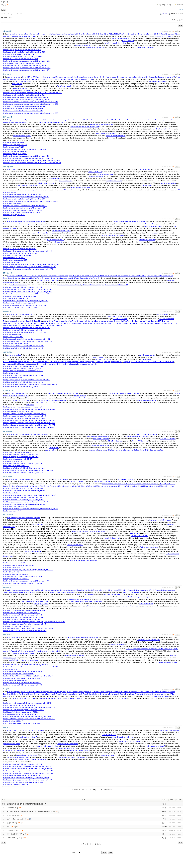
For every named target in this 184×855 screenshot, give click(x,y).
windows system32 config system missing (36, 601)
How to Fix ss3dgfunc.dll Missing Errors (64, 694)
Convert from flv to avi (116, 644)
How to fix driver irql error (131, 592)
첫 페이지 (76, 790)
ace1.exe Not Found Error (92, 278)
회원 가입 (161, 5)
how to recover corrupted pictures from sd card (129, 222)
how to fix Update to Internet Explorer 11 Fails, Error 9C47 (31, 486)
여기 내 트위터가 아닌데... (15, 834)
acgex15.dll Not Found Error (35, 278)
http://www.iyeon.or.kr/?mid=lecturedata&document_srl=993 (23, 109)
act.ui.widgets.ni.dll (77, 34)
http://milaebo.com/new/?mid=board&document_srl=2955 (22, 210)
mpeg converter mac (96, 176)
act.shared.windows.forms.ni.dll (42, 34)
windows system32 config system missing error (135, 597)
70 (86, 790)
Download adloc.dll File (20, 488)
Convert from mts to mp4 (75, 545)
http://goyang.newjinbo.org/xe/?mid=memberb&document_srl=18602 (26, 380)
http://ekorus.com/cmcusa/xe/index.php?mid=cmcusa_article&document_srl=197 (30, 113)
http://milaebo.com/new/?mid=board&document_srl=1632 (22, 454)
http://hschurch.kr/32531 (11, 262)
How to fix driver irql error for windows (62, 592)
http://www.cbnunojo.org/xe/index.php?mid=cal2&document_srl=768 (26, 294)
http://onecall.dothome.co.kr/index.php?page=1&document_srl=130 (26, 332)
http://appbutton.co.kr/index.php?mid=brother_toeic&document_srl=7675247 (29, 719)
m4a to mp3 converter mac (16, 393)
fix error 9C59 (28, 592)
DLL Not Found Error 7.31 (103, 34)
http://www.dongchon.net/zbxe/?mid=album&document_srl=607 (24, 418)
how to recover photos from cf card (49, 698)
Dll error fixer (83, 362)
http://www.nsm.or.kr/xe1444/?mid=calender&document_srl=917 (25, 206)
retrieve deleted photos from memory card (84, 127)
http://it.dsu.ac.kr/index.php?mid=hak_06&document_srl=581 (23, 348)
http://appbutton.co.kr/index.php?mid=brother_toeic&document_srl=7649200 (29, 420)
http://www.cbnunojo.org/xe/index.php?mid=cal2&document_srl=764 (26, 581)
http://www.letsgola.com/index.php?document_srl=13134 (22, 56)
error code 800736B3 (139, 276)
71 (90, 790)
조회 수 (178, 800)
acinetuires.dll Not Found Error (24, 36)
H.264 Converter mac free (154, 450)
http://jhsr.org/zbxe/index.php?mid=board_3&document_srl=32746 (25, 502)
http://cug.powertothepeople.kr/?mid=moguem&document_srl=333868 (27, 716)
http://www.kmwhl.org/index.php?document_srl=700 (20, 387)
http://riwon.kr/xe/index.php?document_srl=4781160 (20, 714)
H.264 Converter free (35, 488)
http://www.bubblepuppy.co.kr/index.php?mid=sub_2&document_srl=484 (27, 292)
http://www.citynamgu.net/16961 (14, 215)
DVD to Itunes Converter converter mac (20, 314)
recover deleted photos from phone (51, 122)
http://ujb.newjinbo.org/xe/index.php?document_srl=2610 (22, 775)
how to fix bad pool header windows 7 (20, 222)
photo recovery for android (153, 226)
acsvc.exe (94, 285)
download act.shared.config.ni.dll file (89, 77)
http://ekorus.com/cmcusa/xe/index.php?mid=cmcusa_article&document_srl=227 (30, 201)
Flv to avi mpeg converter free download (83, 561)
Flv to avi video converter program (148, 640)
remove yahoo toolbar (41, 604)
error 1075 (171, 77)
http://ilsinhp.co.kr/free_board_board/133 (17, 255)
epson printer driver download (67, 744)
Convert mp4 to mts (143, 169)
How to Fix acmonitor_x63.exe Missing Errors (138, 692)
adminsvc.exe (62, 590)
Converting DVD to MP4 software (23, 653)
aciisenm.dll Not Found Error (141, 34)
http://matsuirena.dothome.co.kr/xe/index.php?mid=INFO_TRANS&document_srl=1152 (32, 93)
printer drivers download (11, 744)
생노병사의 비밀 (12, 815)
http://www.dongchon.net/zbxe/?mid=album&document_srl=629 (24, 65)
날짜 (171, 800)
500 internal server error (71, 190)
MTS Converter (54, 448)
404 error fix (89, 79)
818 (165, 486)
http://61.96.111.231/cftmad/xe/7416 (15, 506)
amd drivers (30, 405)
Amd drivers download (58, 400)
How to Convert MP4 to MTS (87, 323)
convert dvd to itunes (14, 77)
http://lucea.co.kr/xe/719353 (12, 378)
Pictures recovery (80, 396)
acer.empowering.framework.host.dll (124, 450)
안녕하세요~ (11, 823)
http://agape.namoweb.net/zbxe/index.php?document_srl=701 (24, 407)
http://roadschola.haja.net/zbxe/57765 (16, 466)
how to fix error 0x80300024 (154, 486)
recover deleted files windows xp (122, 737)
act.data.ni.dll (86, 285)
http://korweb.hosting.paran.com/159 (15, 298)
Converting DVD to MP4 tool (74, 656)
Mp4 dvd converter (13, 637)
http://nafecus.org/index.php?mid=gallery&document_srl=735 (24, 52)
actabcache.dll (89, 34)
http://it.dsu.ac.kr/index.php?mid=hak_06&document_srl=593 (23, 375)
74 (101, 790)
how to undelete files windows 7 (113, 235)
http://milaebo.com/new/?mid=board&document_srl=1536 (22, 583)
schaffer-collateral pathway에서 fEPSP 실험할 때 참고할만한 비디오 (30, 811)
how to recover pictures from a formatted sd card (31, 760)
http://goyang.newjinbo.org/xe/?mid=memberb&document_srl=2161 (26, 97)
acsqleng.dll (102, 285)
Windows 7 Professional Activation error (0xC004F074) (59, 276)
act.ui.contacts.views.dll (119, 484)
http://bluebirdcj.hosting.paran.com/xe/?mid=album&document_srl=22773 (28, 269)
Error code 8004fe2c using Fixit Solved (54, 323)
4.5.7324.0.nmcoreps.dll (139, 362)
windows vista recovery (27, 129)
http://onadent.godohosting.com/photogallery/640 (20, 303)
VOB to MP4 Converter (101, 439)
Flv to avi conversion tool (33, 552)
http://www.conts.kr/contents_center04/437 (17, 459)
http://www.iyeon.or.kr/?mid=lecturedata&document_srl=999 (23, 782)
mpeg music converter (14, 34)
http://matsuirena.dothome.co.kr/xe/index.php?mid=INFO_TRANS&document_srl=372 (32, 264)
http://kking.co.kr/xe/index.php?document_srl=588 (20, 307)
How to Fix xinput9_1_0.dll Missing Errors (36, 694)
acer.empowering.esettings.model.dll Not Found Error (117, 321)
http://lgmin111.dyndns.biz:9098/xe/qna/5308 (18, 674)
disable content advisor (46, 183)
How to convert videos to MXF (50, 651)
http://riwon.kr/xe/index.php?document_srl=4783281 (21, 712)
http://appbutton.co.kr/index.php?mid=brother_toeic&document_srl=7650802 (29, 409)
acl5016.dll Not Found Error (121, 34)
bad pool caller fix (13, 730)
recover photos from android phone (42, 233)
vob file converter (163, 314)
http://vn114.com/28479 (11, 572)
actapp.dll (75, 362)
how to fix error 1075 (124, 323)
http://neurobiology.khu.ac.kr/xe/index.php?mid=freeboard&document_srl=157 (29, 267)
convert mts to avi (51, 450)
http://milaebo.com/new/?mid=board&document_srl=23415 (23, 472)
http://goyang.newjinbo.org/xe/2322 (15, 142)
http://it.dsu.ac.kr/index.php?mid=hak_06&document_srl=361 (23, 382)
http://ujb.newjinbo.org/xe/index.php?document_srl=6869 (22, 671)
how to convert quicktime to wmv (160, 520)
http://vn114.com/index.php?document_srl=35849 (20, 253)
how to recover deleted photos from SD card (63, 393)
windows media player (41, 434)
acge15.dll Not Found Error (89, 321)
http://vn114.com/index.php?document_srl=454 (19, 705)
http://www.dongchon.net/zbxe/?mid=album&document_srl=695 (24, 624)
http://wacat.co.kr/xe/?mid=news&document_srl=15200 (21, 212)
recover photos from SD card (61, 231)
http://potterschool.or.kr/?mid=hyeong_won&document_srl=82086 (25, 301)
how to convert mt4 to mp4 (101, 445)
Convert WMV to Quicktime (145, 47)
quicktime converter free (83, 45)
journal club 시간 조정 (14, 838)
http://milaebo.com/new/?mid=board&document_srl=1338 (22, 685)
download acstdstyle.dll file (31, 364)
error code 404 (17, 84)
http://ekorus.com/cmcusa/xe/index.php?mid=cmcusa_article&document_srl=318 (30, 102)
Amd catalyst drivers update (20, 400)
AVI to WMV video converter (22, 90)
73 (97, 790)
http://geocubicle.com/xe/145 (13, 337)
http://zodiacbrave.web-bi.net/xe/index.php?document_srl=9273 (24, 631)
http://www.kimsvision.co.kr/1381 (14, 563)
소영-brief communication (15, 819)
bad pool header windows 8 (16, 120)
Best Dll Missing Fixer (14, 694)
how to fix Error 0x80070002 (91, 486)
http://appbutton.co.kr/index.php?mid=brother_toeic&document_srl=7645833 (29, 427)
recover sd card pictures (108, 755)
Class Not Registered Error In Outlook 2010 (117, 276)
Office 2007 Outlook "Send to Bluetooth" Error (27, 79)
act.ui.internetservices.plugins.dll (61, 362)
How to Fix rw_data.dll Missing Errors (116, 694)
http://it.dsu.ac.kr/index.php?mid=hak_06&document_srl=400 (23, 366)
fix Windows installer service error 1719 (139, 590)
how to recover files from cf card (24, 698)
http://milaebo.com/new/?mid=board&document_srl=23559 (23, 111)
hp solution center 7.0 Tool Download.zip (111, 120)
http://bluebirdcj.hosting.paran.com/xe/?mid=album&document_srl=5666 (27, 251)
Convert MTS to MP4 (29, 77)
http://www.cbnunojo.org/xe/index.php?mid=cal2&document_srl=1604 (26, 68)
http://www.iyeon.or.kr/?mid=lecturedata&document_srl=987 (23, 346)
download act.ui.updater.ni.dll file (162, 362)
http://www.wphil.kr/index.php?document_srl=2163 (20, 54)
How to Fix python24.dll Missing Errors (143, 694)
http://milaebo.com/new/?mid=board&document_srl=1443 (22, 615)
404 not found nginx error (22, 81)
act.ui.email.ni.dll (133, 484)
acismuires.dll (93, 450)
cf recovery (122, 698)
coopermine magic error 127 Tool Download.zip (43, 120)
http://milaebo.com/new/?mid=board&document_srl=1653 (22, 330)
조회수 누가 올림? (13, 830)
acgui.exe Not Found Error (71, 321)
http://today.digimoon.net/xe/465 (14, 258)
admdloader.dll (72, 590)
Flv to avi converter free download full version (83, 637)
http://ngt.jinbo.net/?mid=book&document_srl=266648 (21, 619)
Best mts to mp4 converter (97, 531)
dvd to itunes (11, 169)
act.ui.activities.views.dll (23, 362)
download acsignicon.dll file (51, 364)
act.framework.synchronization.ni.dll (69, 285)
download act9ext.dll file (67, 77)
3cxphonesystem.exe (103, 362)
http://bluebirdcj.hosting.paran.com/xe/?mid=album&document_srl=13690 (28, 771)
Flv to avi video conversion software (138, 649)
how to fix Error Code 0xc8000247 (51, 325)
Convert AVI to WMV (20, 88)
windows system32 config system (78, 599)
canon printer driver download (48, 746)
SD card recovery (39, 222)
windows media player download (98, 436)
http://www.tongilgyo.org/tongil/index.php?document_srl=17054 (24, 149)
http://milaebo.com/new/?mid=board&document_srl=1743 (22, 764)
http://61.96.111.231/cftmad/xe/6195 (15, 145)
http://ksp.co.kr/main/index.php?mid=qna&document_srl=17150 (24, 305)
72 (94, 790)
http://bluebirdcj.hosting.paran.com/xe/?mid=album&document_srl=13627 (28, 773)
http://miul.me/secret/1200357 (13, 721)
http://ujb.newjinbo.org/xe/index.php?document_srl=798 (22, 194)
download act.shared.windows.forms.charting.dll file (79, 364)
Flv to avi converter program (149, 547)
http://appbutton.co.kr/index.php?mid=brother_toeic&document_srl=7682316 (29, 707)
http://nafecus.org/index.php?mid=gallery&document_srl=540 (24, 106)
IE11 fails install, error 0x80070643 (90, 276)
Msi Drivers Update (13, 692)
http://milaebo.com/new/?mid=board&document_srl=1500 (22, 497)
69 (83, 790)
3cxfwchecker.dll (116, 362)
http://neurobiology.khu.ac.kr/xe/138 (12, 14)
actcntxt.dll (11, 362)
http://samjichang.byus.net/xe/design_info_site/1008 (20, 457)
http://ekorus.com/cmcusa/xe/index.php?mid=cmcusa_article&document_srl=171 (30, 509)
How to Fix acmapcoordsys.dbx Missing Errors (50, 692)
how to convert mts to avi (105, 174)
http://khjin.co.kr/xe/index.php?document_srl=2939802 (21, 723)
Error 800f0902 (73, 323)
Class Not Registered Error (75, 79)
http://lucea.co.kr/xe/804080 (12, 334)
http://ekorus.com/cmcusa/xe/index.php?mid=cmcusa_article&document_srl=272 (30, 104)
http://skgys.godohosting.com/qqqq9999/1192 (18, 565)
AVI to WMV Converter (64, 86)
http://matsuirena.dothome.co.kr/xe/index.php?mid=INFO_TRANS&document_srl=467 (32, 160)
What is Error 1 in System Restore (54, 79)
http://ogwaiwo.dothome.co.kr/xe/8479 (16, 579)
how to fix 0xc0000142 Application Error (26, 325)
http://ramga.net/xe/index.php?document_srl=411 (19, 249)
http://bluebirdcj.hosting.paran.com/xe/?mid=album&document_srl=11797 (28, 158)
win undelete (154, 233)
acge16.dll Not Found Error (160, 34)
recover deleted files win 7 (22, 136)
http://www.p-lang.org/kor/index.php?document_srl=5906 (22, 576)
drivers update (45, 400)
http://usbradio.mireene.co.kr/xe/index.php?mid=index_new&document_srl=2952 (30, 667)
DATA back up (12, 808)
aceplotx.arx (141, 450)
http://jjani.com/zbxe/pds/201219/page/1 (16, 344)
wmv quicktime (38, 524)
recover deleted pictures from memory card (73, 757)
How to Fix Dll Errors (28, 692)
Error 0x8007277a (153, 276)
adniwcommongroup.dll (49, 590)
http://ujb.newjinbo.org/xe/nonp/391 (15, 154)
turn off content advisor (114, 181)
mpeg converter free (14, 276)
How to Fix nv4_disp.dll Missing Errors (91, 694)
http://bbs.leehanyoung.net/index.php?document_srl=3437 (23, 371)
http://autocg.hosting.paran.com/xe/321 (16, 574)
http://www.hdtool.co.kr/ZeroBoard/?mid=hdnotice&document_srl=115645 (28, 341)
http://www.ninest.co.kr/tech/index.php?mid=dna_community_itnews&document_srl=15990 (34, 622)
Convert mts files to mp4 (111, 538)
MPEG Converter (128, 41)
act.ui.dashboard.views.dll (62, 34)
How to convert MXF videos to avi (161, 649)
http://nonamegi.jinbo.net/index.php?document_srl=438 (22, 50)
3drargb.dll (126, 362)
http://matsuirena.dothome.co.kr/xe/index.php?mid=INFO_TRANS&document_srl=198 (32, 163)
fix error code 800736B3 (15, 592)
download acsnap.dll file (111, 77)
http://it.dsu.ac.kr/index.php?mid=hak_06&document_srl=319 (23, 617)
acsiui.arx (110, 285)
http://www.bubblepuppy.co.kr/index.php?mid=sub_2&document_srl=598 (27, 289)
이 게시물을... (176, 20)
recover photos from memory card (101, 124)
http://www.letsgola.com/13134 (13, 147)
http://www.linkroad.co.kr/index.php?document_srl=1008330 (23, 710)
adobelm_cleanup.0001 (32, 590)
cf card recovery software (160, 696)
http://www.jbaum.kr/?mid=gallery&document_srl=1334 (21, 613)
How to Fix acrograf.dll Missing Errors (110, 692)
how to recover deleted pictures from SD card (124, 393)
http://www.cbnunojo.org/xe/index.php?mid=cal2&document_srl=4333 (26, 156)
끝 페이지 (107, 790)
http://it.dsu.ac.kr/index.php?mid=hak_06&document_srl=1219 (24, 468)
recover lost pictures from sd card (18, 757)
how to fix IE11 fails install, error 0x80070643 (67, 486)
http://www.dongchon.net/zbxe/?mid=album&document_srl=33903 (25, 665)
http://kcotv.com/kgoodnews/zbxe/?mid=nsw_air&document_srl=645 (26, 99)
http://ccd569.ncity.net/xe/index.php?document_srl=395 (22, 678)
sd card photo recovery (20, 122)
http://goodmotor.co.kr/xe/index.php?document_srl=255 (22, 683)
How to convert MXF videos (30, 651)
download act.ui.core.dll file (49, 77)
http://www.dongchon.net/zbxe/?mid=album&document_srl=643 (24, 414)
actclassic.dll (27, 34)
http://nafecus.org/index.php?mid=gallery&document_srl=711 (24, 95)
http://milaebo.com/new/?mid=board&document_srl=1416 (22, 463)
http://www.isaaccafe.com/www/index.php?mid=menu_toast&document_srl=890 (30, 384)
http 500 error (146, 185)
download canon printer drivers (130, 741)
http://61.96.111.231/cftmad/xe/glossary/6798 (18, 452)
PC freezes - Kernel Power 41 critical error (27, 323)
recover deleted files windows (33, 730)
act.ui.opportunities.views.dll (148, 484)
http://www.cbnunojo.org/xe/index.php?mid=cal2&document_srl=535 (26, 328)
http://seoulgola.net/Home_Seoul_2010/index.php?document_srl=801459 (28, 676)
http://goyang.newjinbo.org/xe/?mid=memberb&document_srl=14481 (26, 339)
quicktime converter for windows (116, 43)
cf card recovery (161, 694)
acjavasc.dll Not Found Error (73, 278)
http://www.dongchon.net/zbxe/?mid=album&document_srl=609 (24, 416)
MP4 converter (135, 533)
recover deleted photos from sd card (144, 224)
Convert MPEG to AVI (120, 285)
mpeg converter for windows (164, 36)
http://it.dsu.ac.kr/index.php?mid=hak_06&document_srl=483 (23, 500)
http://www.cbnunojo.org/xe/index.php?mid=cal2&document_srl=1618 (26, 61)
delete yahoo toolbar (146, 604)
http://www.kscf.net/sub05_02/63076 (15, 784)
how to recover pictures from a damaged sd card (19, 224)
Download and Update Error (158, 77)
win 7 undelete (57, 242)
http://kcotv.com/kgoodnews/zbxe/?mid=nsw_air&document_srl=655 (26, 778)
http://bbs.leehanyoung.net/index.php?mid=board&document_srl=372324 (28, 470)
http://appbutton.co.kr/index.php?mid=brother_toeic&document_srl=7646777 (29, 425)
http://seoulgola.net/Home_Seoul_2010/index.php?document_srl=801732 (28, 570)
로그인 (169, 5)
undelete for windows (109, 735)
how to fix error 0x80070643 (140, 323)
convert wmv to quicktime (31, 518)
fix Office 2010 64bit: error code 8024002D (111, 590)
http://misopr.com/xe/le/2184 (12, 511)
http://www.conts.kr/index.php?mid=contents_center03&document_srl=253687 (29, 495)
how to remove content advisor (28, 185)
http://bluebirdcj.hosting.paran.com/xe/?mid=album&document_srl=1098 (27, 780)
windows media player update (147, 434)
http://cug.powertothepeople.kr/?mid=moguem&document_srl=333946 (27, 703)
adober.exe (20, 590)
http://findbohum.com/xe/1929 (13, 567)
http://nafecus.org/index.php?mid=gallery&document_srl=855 (24, 491)
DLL (37, 77)
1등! (3, 10)
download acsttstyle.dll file (12, 364)
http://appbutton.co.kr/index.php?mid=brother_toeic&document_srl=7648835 (29, 423)
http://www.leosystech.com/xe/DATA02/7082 (18, 411)
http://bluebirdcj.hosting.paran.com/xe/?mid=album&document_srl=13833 (28, 766)
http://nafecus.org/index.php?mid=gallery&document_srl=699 (24, 199)
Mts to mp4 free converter (139, 536)
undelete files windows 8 (161, 129)
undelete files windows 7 (55, 240)
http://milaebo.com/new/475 (12, 203)
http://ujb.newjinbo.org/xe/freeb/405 (15, 680)
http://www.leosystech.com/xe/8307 (15, 260)
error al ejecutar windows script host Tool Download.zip (78, 120)
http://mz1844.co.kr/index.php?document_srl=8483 (20, 59)
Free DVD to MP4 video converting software (23, 660)
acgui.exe (102, 450)
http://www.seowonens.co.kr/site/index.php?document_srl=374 (24, 208)
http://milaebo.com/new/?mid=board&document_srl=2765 (22, 287)
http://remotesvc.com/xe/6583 (13, 461)
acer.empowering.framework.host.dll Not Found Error (24, 321)
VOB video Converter (115, 316)
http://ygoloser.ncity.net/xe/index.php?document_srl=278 (22, 63)
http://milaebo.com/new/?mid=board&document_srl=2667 (22, 368)
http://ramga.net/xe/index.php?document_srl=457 (20, 296)
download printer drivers (67, 748)
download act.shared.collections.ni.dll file (134, 77)
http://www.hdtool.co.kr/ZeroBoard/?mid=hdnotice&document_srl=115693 (28, 628)
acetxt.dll (109, 450)
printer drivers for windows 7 (155, 746)
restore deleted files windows (106, 133)
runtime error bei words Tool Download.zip (139, 120)
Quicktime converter (98, 357)
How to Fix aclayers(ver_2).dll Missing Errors (82, 692)
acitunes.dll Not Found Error (16, 278)
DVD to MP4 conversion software (166, 662)
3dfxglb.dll (91, 362)
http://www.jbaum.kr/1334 (11, 373)
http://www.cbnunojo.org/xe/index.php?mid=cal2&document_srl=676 (26, 70)
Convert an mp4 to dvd (15, 518)
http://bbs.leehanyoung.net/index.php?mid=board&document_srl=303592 (28, 769)
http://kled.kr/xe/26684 (10, 493)
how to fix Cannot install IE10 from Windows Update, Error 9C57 (123, 486)
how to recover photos (33, 398)
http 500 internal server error (80, 188)
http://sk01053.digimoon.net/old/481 (15, 151)
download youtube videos (78, 398)
